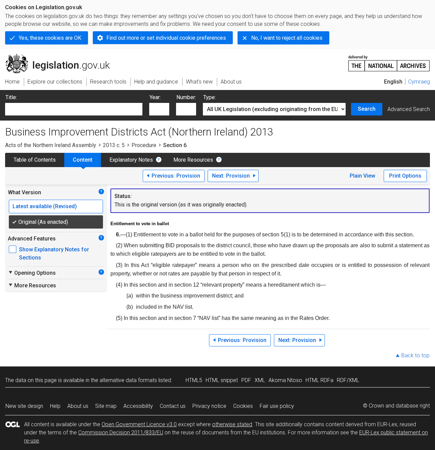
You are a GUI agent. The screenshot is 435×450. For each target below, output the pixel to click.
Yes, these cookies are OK (50, 38)
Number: (186, 97)
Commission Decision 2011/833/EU (120, 432)
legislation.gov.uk (61, 57)
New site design (24, 406)
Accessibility (138, 406)
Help (55, 406)
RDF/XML (348, 380)
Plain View (362, 176)
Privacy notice (209, 406)
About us (77, 406)
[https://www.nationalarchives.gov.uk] (389, 60)
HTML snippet (222, 380)
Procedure (144, 145)
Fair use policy (277, 406)
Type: (209, 97)
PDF (246, 380)
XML (260, 380)
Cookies (243, 406)
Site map (106, 406)
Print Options (405, 176)
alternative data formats (128, 380)
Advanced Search (408, 109)
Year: (155, 97)
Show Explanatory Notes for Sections (54, 253)
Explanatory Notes (131, 160)
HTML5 (194, 380)
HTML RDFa (319, 380)
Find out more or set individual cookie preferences (166, 38)
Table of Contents (35, 160)
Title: (11, 97)
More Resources (193, 160)
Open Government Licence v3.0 (139, 424)
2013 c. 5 (114, 145)
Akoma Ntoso (285, 380)
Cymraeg (419, 81)
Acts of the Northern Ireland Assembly (50, 145)
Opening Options (32, 272)
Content (82, 160)
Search (367, 109)
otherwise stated (232, 424)
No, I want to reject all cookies (287, 38)
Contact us (173, 406)
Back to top (415, 355)
